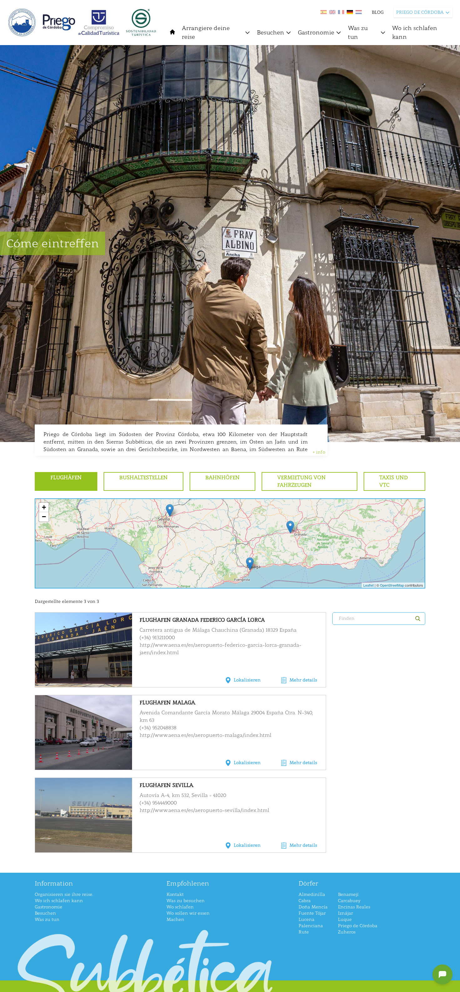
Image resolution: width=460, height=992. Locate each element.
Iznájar (345, 913)
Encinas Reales (354, 907)
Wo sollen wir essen (188, 913)
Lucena (306, 919)
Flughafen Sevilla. (167, 785)
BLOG (378, 12)
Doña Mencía (313, 907)
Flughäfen (66, 478)
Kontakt (175, 894)
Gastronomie (316, 32)
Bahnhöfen (222, 478)
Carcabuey (349, 900)
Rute (304, 932)
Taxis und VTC (393, 481)
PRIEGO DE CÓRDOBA (420, 12)
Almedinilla (312, 894)
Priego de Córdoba (357, 925)
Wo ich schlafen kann (414, 33)
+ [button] (44, 507)
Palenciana (311, 925)
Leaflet (368, 585)
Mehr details (303, 680)
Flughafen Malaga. (168, 703)
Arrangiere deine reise (206, 33)
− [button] (44, 517)
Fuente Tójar (312, 913)
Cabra (305, 900)
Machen (175, 919)
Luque (345, 919)
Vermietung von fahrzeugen (301, 481)
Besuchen (270, 32)
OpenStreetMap (392, 585)
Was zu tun (358, 33)
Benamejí (348, 894)
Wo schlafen (180, 907)
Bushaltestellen (143, 478)
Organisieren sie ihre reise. (64, 894)
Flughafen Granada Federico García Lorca (202, 620)
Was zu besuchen (185, 900)
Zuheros (346, 932)
